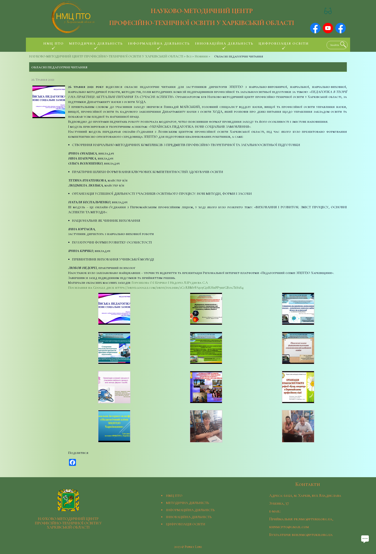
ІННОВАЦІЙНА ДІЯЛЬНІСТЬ (189, 517)
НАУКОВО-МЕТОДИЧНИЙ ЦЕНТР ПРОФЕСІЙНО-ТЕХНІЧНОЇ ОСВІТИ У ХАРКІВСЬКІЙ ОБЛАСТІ (201, 17)
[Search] (342, 44)
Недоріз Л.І (179, 282)
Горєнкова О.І (143, 282)
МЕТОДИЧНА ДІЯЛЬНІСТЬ (187, 503)
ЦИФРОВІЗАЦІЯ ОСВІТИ (185, 524)
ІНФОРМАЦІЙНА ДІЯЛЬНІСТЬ (190, 510)
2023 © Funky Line (188, 547)
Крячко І (162, 282)
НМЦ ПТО (174, 496)
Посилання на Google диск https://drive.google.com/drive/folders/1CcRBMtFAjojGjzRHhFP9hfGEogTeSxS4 (155, 287)
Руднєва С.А (198, 282)
